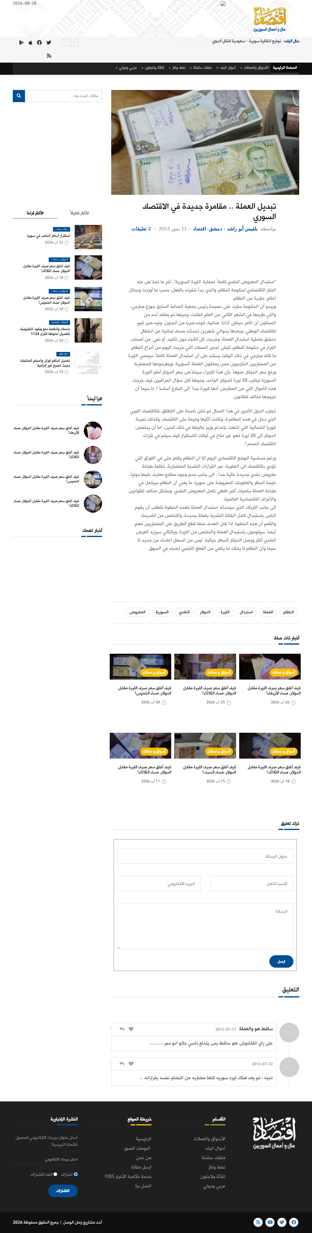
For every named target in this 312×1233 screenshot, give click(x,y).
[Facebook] (39, 43)
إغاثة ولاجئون (154, 67)
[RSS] (49, 56)
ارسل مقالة (141, 1167)
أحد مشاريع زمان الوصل (82, 1222)
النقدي (184, 612)
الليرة (225, 612)
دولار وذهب (61, 229)
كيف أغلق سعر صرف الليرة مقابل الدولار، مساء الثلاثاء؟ (209, 690)
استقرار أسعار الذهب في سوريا (48, 235)
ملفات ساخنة (202, 67)
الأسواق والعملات (256, 67)
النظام (288, 612)
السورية (162, 612)
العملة (268, 612)
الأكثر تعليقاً (79, 213)
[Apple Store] (30, 43)
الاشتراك (62, 1190)
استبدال (246, 612)
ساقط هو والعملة (256, 1029)
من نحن (143, 1158)
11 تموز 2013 (173, 228)
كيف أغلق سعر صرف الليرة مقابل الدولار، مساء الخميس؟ (144, 690)
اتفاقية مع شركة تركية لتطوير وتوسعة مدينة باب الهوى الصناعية (228, 42)
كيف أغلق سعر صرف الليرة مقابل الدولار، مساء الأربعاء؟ (274, 690)
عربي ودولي (127, 67)
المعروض (137, 612)
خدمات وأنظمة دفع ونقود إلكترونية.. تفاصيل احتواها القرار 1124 (44, 331)
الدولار (205, 612)
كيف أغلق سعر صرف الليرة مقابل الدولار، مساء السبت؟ (209, 770)
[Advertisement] (202, 257)
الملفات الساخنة (59, 322)
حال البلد (63, 354)
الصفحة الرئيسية (285, 67)
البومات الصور (137, 1148)
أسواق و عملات (283, 672)
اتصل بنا (143, 1186)
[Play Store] (21, 43)
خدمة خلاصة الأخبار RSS (128, 1177)
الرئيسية (143, 1139)
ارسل (281, 961)
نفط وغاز (178, 67)
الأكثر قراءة (35, 213)
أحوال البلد (227, 67)
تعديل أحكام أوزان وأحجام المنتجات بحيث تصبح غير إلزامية (45, 363)
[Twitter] (48, 43)
